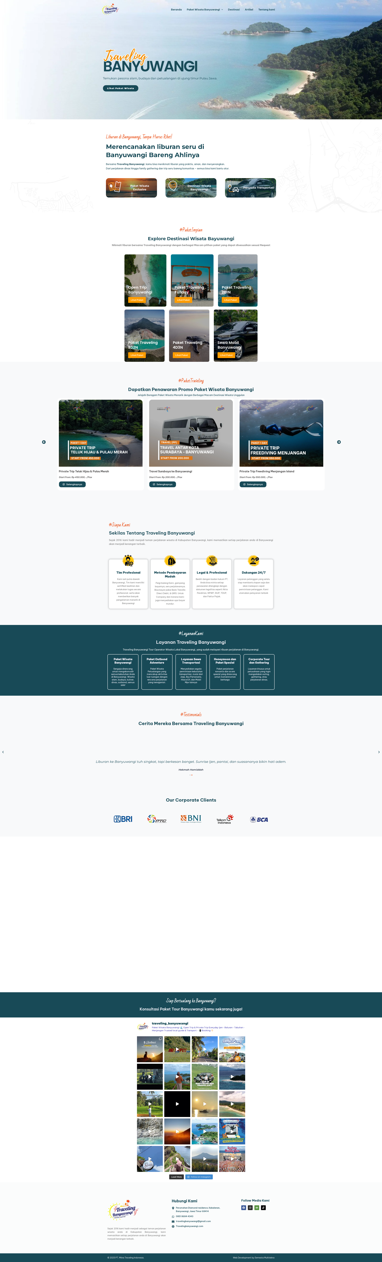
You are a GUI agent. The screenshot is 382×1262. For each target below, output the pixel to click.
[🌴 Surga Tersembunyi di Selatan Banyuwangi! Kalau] (150, 1131)
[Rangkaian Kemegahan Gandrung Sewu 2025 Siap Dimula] (232, 1159)
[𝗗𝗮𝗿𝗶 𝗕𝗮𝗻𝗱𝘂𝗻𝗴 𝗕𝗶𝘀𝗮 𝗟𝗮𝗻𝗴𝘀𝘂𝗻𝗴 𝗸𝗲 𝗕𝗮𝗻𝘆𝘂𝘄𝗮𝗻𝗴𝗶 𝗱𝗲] (232, 1049)
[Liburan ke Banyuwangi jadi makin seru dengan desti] (205, 1077)
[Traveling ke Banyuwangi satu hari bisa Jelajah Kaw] (177, 1049)
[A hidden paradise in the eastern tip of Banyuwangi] (177, 1104)
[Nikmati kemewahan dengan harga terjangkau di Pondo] (150, 1159)
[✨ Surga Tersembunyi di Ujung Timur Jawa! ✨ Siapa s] (177, 1077)
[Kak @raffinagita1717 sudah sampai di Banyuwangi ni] (150, 1104)
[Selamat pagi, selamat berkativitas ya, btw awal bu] (205, 1049)
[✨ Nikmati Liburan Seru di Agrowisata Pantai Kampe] (232, 1131)
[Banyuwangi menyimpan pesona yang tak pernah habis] (205, 1159)
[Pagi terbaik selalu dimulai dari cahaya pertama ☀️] (205, 1104)
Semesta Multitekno (265, 1257)
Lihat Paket (137, 300)
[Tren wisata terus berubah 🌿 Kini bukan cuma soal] (177, 1131)
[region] (191, 59)
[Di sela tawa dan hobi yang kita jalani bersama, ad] (150, 1077)
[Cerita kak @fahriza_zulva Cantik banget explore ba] (232, 1077)
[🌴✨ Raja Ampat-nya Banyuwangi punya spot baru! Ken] (205, 1131)
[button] (44, 442)
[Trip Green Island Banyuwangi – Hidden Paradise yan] (177, 1159)
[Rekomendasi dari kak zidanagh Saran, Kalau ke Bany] (150, 1049)
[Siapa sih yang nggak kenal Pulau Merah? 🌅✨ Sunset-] (232, 1104)
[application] (221, 10)
